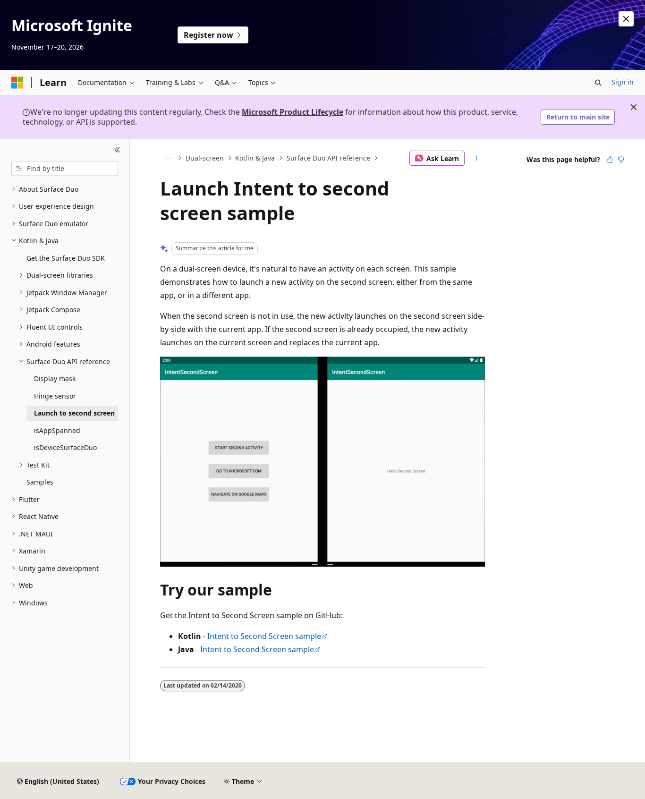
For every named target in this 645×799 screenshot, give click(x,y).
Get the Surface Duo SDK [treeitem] (65, 258)
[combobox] (64, 168)
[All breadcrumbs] (168, 158)
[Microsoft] (17, 82)
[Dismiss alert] (626, 18)
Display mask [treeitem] (55, 378)
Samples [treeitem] (39, 481)
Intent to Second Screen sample (264, 636)
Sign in (622, 81)
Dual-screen (205, 157)
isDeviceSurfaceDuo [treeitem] (65, 447)
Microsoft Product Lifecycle (292, 112)
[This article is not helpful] (621, 159)
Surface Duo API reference (328, 157)
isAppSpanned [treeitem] (57, 430)
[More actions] (476, 158)
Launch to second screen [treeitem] (74, 412)
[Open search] (598, 82)
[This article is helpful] (609, 159)
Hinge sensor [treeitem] (55, 395)
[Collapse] (117, 150)
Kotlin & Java (255, 157)
